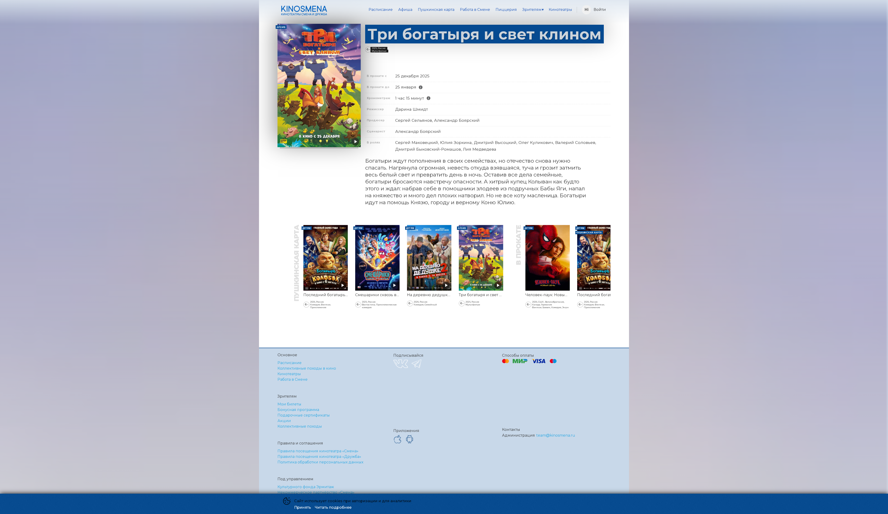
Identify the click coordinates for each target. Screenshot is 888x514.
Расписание (381, 9)
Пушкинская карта (436, 9)
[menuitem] (380, 10)
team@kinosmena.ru (555, 435)
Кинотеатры (560, 9)
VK (400, 363)
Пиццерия (506, 9)
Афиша (405, 9)
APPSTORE (397, 439)
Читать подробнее (333, 507)
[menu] (453, 10)
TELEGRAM (416, 363)
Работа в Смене (475, 9)
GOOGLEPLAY (409, 439)
